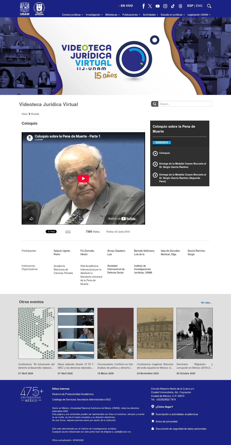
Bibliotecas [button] (111, 14)
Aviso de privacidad (166, 421)
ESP (190, 5)
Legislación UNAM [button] (198, 14)
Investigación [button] (93, 14)
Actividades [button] (149, 14)
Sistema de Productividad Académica (73, 394)
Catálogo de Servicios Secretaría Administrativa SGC (81, 399)
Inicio (24, 114)
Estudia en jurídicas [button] (172, 14)
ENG (199, 5)
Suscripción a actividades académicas (177, 414)
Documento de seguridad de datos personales (181, 428)
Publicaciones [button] (130, 14)
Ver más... (206, 302)
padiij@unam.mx (123, 431)
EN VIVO (127, 5)
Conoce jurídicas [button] (71, 14)
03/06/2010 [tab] (162, 142)
